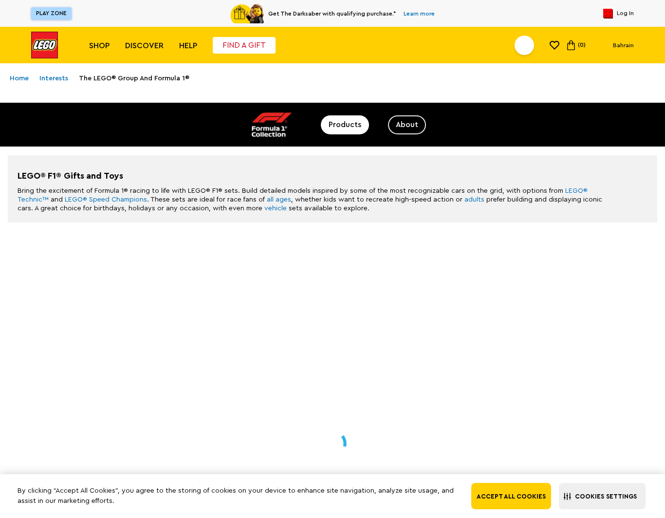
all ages (279, 199)
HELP (188, 46)
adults (474, 199)
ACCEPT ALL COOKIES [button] (511, 496)
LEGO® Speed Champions (106, 199)
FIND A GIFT (244, 45)
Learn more (419, 14)
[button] (602, 496)
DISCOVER (144, 46)
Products (345, 125)
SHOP (99, 46)
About (407, 125)
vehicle (275, 208)
